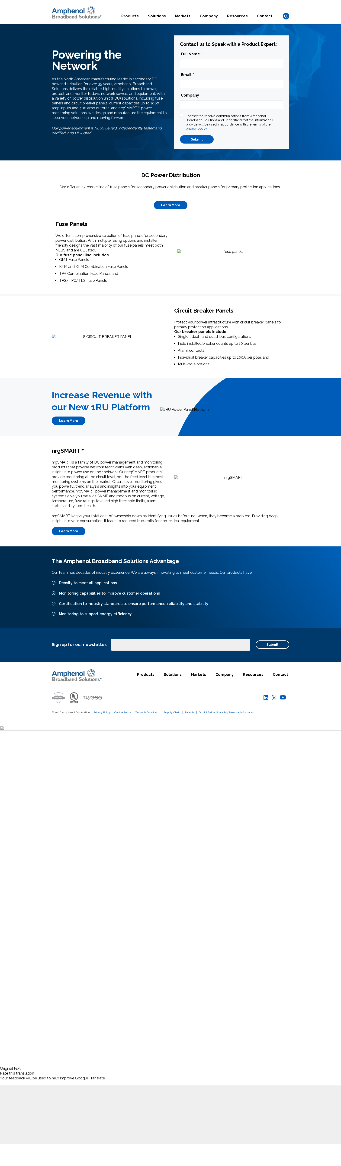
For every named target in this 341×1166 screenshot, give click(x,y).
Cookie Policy (122, 712)
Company (209, 16)
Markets (182, 16)
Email (187, 74)
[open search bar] (286, 16)
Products (130, 16)
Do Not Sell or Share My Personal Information (226, 712)
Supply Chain (172, 712)
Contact (264, 16)
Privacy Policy (102, 712)
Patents (189, 712)
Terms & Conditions (147, 712)
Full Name (192, 54)
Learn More (170, 205)
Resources (237, 16)
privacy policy (196, 128)
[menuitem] (130, 19)
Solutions (157, 16)
